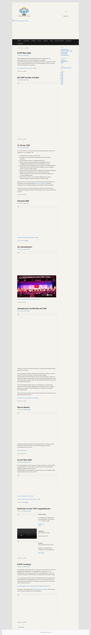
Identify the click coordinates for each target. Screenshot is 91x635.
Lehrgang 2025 (26, 40)
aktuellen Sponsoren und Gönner (40, 589)
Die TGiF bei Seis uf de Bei (28, 77)
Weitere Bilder (41, 553)
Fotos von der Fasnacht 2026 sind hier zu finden (27, 237)
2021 (62, 77)
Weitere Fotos (41, 524)
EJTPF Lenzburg (24, 564)
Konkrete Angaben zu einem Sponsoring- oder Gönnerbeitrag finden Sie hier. (33, 586)
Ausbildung (33, 40)
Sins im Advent (23, 407)
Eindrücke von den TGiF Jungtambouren (33, 508)
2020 (62, 78)
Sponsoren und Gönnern (40, 183)
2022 (62, 75)
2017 (62, 82)
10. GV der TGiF (23, 145)
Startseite (19, 40)
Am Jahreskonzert (24, 247)
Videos (39, 525)
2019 (62, 79)
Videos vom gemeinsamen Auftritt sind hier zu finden (28, 499)
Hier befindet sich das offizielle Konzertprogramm (28, 398)
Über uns (39, 40)
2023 (62, 74)
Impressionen (68, 40)
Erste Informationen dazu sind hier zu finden (26, 68)
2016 (62, 84)
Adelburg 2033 (20, 43)
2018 (62, 81)
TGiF (25, 71)
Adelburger (26, 240)
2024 (62, 72)
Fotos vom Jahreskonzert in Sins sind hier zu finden (28, 299)
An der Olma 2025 (24, 460)
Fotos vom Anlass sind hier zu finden (25, 496)
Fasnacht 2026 (23, 201)
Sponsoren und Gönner (59, 40)
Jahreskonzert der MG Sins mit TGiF (32, 308)
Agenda (51, 40)
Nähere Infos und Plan (22, 450)
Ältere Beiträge (20, 627)
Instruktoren (45, 40)
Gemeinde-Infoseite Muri (66, 67)
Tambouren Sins (64, 61)
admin (27, 48)
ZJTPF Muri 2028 (24, 53)
